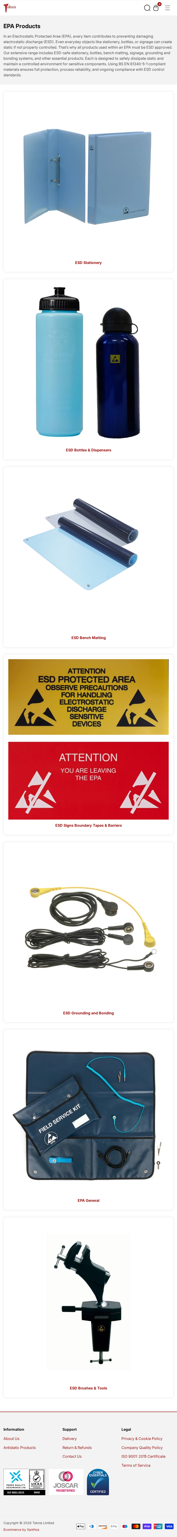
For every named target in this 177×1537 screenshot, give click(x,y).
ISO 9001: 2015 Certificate (143, 1456)
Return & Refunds (77, 1447)
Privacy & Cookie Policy (141, 1438)
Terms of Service (135, 1465)
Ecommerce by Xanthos (21, 1529)
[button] (147, 8)
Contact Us (72, 1456)
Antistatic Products (19, 1447)
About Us (11, 1438)
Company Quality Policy (142, 1447)
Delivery (69, 1438)
